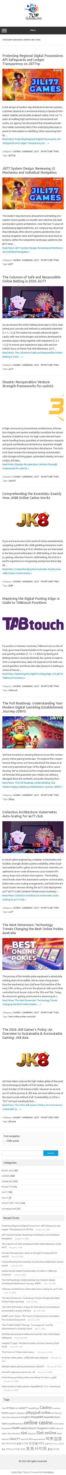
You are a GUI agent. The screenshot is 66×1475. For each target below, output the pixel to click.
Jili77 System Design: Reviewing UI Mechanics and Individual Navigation (29, 170)
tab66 (59, 1434)
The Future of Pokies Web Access (18, 1352)
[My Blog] (33, 19)
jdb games (21, 1413)
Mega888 (37, 1416)
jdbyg (11, 799)
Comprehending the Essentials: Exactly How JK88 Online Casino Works (31, 496)
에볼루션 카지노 (51, 1444)
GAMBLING (27, 151)
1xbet (4, 1408)
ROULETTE (7, 1187)
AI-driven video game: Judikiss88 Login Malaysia (25, 1357)
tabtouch (13, 690)
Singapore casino (46, 1428)
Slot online (46, 1433)
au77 (11, 369)
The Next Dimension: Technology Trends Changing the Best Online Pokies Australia (32, 929)
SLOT (36, 151)
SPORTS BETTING (50, 151)
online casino (38, 1422)
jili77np (12, 155)
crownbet (56, 1408)
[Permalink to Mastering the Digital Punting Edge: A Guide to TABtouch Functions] (33, 638)
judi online (43, 1412)
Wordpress (48, 1472)
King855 (25, 1417)
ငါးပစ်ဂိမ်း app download (35, 1439)
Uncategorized (9, 1208)
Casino (46, 1407)
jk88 (11, 585)
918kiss (11, 1408)
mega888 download (15, 1424)
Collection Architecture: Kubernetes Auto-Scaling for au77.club (29, 814)
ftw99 (5, 1413)
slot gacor (32, 1434)
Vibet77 (14, 1438)
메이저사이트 (9, 1443)
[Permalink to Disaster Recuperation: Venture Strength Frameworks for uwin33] (33, 421)
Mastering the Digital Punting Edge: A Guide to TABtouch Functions (31, 600)
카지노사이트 (13, 1449)
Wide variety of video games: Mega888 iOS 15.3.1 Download (31, 1386)
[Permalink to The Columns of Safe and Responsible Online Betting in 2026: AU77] (33, 317)
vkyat (22, 1439)
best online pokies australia (22, 1016)
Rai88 (16, 1428)
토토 (23, 1449)
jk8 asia (12, 1121)
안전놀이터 (36, 1443)
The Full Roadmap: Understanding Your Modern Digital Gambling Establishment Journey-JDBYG (32, 707)
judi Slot (54, 1413)
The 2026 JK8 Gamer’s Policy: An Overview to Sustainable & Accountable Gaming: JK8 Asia (32, 1033)
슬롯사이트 (22, 1443)
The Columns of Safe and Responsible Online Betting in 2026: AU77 (31, 279)
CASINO (17, 151)
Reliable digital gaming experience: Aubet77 (23, 1366)
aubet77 (23, 1408)
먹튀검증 (54, 1438)
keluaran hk (16, 1417)
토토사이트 (36, 1448)
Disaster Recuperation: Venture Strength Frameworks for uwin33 (27, 384)
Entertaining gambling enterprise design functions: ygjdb (29, 1377)
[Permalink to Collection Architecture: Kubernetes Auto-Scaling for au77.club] (33, 852)
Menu (33, 30)
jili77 (11, 264)
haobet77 (12, 1413)
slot (24, 1433)
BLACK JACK (8, 1170)
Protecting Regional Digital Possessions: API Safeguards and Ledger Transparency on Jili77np (32, 60)
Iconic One (17, 1472)
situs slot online (13, 1434)
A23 (17, 1408)
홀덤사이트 (53, 1449)
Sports (5, 1198)
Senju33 (32, 1428)
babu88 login (34, 1408)
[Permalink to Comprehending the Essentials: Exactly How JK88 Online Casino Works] (33, 534)
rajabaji (23, 1428)
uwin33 (12, 480)
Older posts (11, 1140)
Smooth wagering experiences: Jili (18, 1372)
